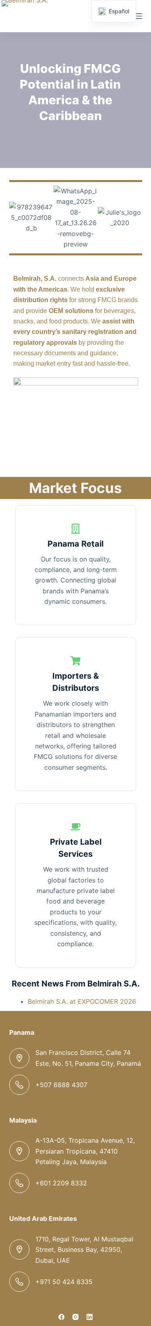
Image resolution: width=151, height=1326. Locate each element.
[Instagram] (75, 1317)
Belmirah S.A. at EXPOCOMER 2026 (82, 1001)
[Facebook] (61, 1317)
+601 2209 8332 (61, 1183)
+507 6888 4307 (61, 1085)
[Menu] (138, 16)
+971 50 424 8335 (64, 1282)
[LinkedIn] (90, 1317)
